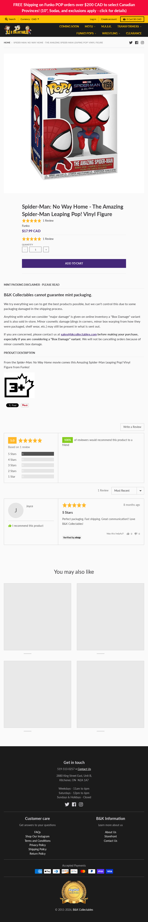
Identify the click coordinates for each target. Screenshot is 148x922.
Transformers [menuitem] (128, 26)
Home (7, 42)
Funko (26, 225)
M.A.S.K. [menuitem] (106, 26)
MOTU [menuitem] (89, 26)
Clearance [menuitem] (134, 33)
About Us (110, 832)
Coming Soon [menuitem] (69, 26)
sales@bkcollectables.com (79, 334)
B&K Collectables (83, 909)
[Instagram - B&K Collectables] (142, 42)
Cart (134, 19)
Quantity (27, 244)
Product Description (19, 352)
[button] (38, 220)
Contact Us (84, 769)
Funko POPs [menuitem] (85, 33)
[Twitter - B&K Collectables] (131, 42)
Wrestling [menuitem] (110, 33)
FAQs (37, 832)
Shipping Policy (37, 849)
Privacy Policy (37, 845)
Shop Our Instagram (37, 836)
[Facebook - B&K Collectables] (136, 42)
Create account (109, 19)
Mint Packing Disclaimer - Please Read (32, 284)
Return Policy (37, 853)
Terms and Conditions (37, 840)
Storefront (110, 836)
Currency (25, 19)
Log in (93, 19)
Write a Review (132, 426)
